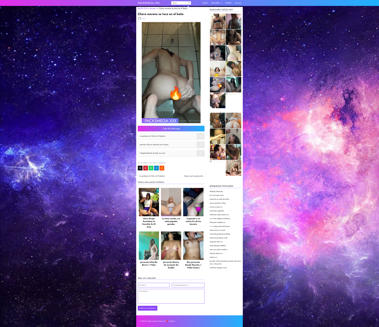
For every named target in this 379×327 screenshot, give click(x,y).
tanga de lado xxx (216, 241)
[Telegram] (156, 168)
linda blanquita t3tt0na (218, 245)
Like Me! (238, 3)
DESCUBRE (215, 3)
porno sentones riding (218, 203)
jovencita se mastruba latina (219, 199)
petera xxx (213, 257)
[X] (140, 168)
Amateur (153, 8)
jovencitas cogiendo (217, 211)
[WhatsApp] (151, 168)
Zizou (143, 19)
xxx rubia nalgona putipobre (220, 218)
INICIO (205, 3)
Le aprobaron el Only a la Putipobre (152, 176)
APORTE (228, 3)
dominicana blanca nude (218, 238)
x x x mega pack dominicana (220, 226)
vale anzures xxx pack (217, 230)
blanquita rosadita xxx (217, 222)
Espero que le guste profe (193, 176)
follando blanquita (216, 191)
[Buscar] (189, 2)
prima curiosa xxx (216, 207)
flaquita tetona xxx (216, 253)
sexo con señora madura (218, 249)
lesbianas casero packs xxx (219, 214)
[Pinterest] (145, 168)
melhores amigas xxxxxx (218, 267)
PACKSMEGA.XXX (149, 3)
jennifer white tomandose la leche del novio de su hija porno (225, 262)
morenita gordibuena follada (220, 234)
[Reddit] (161, 168)
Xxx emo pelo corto (217, 195)
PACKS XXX (142, 8)
